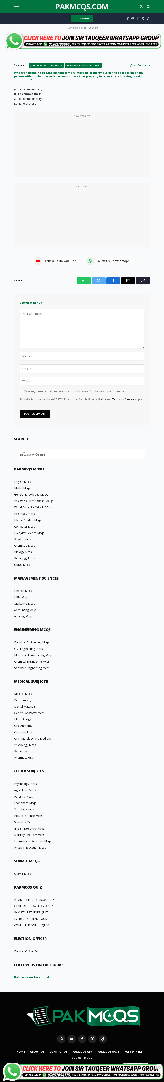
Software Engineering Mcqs (32, 668)
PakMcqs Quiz (108, 1051)
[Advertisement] (82, 147)
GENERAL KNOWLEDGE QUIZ (33, 906)
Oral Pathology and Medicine (33, 738)
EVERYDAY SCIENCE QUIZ (31, 919)
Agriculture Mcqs (25, 790)
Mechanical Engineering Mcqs (33, 655)
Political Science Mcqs (28, 816)
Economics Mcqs (25, 803)
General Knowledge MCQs (31, 494)
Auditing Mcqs (23, 616)
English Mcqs (22, 482)
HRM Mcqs (21, 597)
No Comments (142, 65)
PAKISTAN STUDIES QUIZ (31, 912)
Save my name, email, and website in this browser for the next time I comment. (75, 391)
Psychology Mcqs (25, 784)
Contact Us (59, 1051)
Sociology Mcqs (24, 809)
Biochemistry (22, 700)
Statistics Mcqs (24, 822)
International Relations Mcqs (32, 841)
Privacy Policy (97, 399)
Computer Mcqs (24, 526)
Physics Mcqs (23, 539)
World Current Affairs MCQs (32, 507)
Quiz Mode (82, 18)
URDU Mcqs (22, 565)
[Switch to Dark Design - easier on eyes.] (141, 6)
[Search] (148, 6)
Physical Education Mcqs (30, 847)
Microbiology (22, 719)
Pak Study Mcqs (24, 514)
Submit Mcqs (22, 874)
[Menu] (16, 6)
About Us (37, 1051)
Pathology (20, 751)
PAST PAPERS (133, 1051)
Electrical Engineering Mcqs (31, 642)
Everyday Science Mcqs (29, 533)
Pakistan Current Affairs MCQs (33, 501)
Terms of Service (123, 399)
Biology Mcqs (23, 552)
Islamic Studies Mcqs (27, 520)
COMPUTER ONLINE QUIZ (31, 925)
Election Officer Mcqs (28, 951)
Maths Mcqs (22, 488)
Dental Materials (25, 706)
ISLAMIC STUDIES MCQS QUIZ (34, 900)
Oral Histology (23, 732)
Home (20, 1051)
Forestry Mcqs (23, 796)
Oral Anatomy (23, 726)
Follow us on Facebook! (31, 977)
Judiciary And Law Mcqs (46, 65)
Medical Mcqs (23, 694)
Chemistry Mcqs (24, 545)
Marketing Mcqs (24, 603)
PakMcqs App (83, 1051)
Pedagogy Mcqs (24, 558)
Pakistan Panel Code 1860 (83, 65)
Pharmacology (23, 757)
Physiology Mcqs (25, 745)
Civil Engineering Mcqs (28, 649)
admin (21, 65)
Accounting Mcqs (25, 610)
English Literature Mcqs (29, 828)
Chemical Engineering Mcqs (32, 661)
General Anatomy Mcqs (29, 713)
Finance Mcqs (23, 591)
